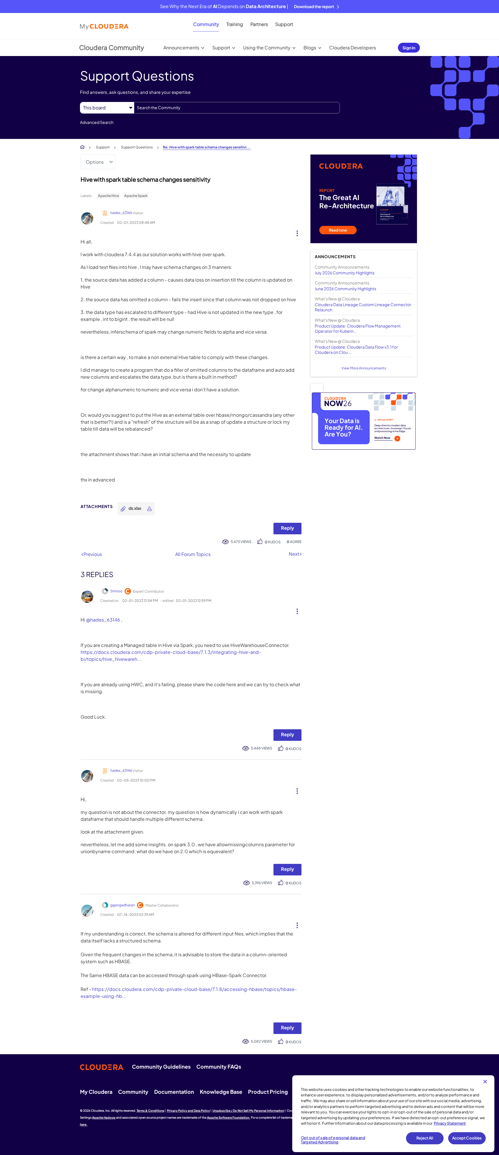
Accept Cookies (467, 1138)
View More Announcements (363, 368)
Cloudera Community (111, 47)
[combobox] (237, 108)
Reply (287, 528)
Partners (259, 24)
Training (234, 24)
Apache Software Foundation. (228, 1117)
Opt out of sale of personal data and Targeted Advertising (333, 1140)
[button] (294, 231)
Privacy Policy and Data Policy (188, 1110)
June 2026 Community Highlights (345, 288)
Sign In (409, 47)
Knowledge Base (221, 1091)
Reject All (424, 1138)
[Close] (485, 1081)
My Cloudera (96, 1091)
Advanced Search (96, 122)
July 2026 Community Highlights (345, 272)
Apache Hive (108, 196)
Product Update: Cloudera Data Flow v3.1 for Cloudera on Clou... (356, 349)
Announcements (181, 47)
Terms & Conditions (150, 1110)
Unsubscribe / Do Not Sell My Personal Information (248, 1110)
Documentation (174, 1091)
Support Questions (137, 147)
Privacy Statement (450, 1123)
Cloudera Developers (352, 47)
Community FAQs (218, 1066)
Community (206, 24)
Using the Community (267, 47)
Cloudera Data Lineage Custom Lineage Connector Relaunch (363, 307)
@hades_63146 (103, 620)
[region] (393, 1113)
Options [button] (95, 162)
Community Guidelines (161, 1066)
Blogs (310, 47)
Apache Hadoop (104, 1117)
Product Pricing (268, 1091)
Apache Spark (136, 196)
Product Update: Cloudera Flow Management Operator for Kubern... (358, 328)
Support (284, 24)
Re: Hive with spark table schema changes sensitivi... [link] (207, 147)
